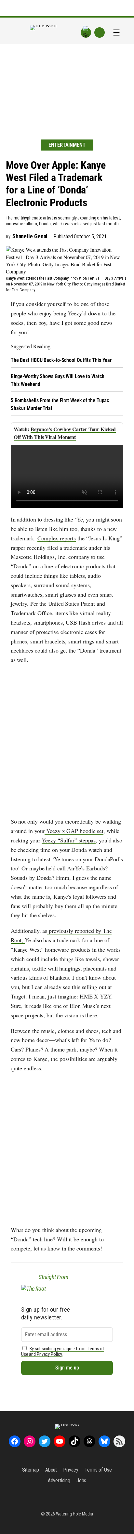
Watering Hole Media (74, 1513)
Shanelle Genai (30, 236)
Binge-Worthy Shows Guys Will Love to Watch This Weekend (57, 380)
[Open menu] (116, 32)
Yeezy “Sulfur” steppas (69, 840)
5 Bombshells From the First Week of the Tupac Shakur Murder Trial (60, 404)
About (51, 1470)
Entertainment (67, 145)
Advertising (59, 1480)
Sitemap (30, 1470)
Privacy (70, 1470)
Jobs (81, 1480)
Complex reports (56, 538)
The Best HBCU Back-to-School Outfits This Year (61, 360)
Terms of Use (98, 1470)
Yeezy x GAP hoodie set (74, 831)
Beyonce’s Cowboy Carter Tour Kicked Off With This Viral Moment (65, 433)
